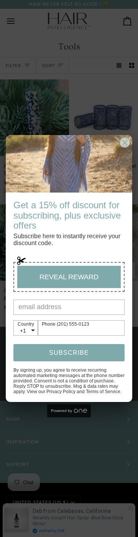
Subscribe (69, 352)
